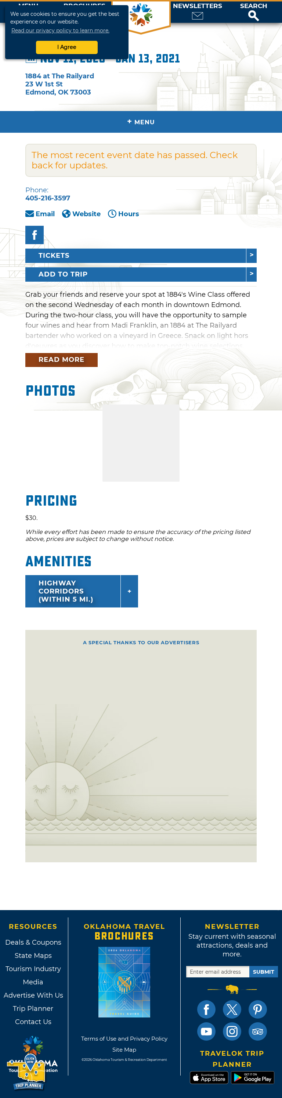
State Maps (33, 956)
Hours (128, 214)
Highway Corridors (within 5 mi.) (66, 591)
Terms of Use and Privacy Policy (124, 1038)
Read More (61, 360)
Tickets (54, 256)
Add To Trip (63, 274)
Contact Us (33, 1022)
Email (45, 214)
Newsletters (197, 6)
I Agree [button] (66, 47)
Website (86, 214)
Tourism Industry (33, 969)
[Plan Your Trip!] (27, 1072)
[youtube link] (206, 1031)
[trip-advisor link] (258, 1031)
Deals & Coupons (33, 942)
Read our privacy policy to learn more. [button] (60, 30)
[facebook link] (206, 1009)
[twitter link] (232, 1009)
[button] (253, 12)
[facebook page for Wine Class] (34, 235)
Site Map (124, 1049)
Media (33, 982)
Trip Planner (33, 1009)
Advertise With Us (33, 995)
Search (253, 6)
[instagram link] (232, 1031)
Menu (141, 121)
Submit (263, 972)
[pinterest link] (258, 1009)
